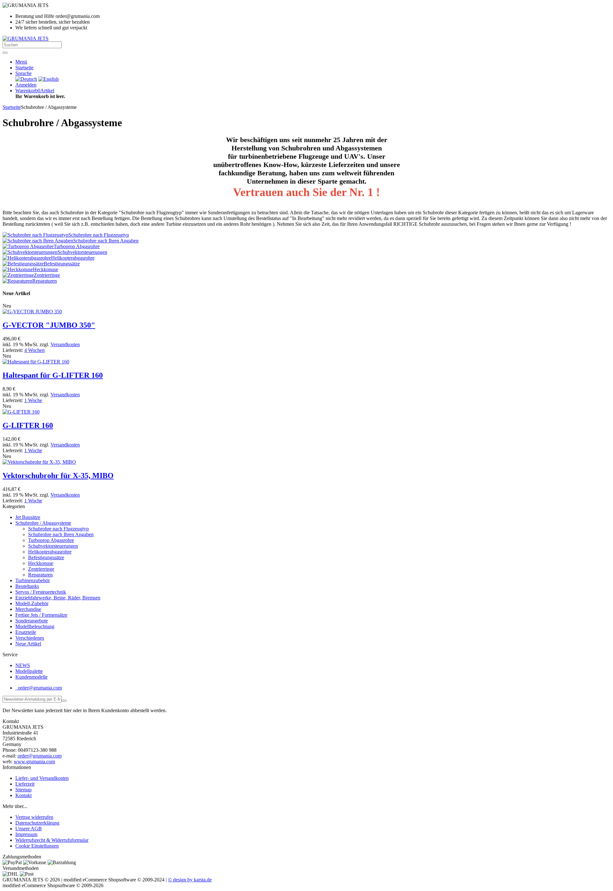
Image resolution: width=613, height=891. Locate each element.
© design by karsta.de (190, 879)
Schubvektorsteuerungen (53, 546)
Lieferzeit (24, 784)
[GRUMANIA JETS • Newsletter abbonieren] (64, 701)
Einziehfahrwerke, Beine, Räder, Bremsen (57, 597)
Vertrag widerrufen (34, 817)
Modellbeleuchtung (34, 626)
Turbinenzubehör (32, 580)
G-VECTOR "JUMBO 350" (49, 325)
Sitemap (23, 789)
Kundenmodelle (31, 677)
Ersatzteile (25, 632)
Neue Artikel (28, 643)
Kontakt (23, 795)
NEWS (22, 665)
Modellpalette (29, 671)
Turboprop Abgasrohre (51, 540)
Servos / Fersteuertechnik (40, 592)
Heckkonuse (40, 563)
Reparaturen (40, 574)
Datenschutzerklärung (37, 823)
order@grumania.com (39, 687)
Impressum (26, 834)
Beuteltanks (27, 586)
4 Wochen (34, 350)
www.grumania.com (34, 761)
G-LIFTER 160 (28, 425)
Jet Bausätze (27, 517)
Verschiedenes (29, 638)
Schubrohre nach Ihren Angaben (61, 534)
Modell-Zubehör (32, 603)
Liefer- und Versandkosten (42, 778)
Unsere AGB (28, 828)
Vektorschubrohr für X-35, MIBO (58, 475)
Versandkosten (65, 344)
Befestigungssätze (46, 557)
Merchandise (28, 609)
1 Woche (33, 400)
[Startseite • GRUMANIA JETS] (26, 38)
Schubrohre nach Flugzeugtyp (58, 528)
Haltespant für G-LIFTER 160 (53, 375)
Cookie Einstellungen (37, 846)
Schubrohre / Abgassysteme (43, 523)
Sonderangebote (31, 620)
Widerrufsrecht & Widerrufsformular (51, 840)
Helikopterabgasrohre (50, 551)
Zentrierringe (41, 569)
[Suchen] (5, 53)
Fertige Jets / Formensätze (41, 615)
